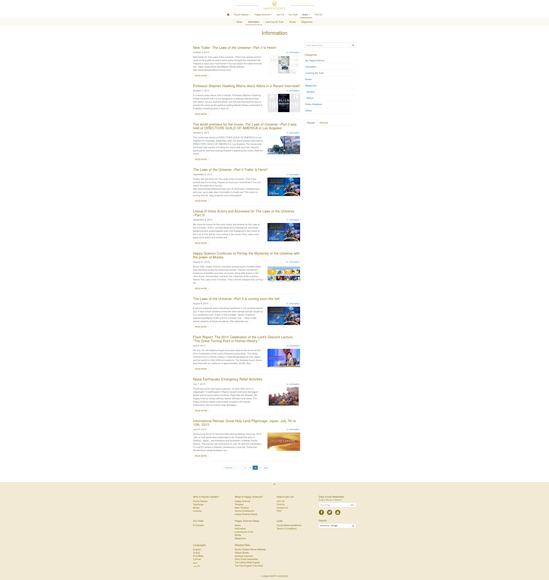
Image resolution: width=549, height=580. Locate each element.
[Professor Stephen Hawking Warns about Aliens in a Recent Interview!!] (283, 103)
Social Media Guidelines (289, 525)
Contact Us (282, 507)
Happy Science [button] (263, 14)
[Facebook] (322, 512)
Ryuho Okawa (200, 501)
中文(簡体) (198, 556)
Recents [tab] (324, 122)
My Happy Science (314, 60)
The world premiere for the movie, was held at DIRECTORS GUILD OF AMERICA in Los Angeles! (245, 126)
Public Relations (313, 104)
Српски (197, 559)
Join (352, 504)
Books (292, 21)
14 (245, 467)
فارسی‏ (196, 565)
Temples (239, 504)
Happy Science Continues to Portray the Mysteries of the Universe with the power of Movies (246, 255)
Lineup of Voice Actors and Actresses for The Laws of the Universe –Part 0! (243, 212)
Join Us (280, 14)
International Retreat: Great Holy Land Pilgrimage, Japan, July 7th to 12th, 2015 (244, 422)
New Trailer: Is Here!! (234, 47)
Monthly (311, 91)
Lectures (197, 510)
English (197, 549)
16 (255, 467)
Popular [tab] (311, 122)
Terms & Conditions (287, 528)
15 (250, 467)
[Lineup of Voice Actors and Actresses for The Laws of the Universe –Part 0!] (283, 232)
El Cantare (198, 525)
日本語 (196, 552)
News (239, 21)
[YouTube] (338, 512)
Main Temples (242, 507)
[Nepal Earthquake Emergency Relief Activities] (283, 396)
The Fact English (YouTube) (249, 565)
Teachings (198, 504)
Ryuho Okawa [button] (241, 14)
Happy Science (242, 501)
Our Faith (293, 14)
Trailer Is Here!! (230, 169)
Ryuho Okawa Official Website (250, 549)
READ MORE (201, 75)
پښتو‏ (195, 562)
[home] (228, 14)
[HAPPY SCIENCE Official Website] (274, 5)
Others (308, 110)
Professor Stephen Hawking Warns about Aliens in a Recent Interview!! (246, 85)
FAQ (279, 510)
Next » (266, 467)
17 (260, 467)
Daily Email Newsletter (246, 559)
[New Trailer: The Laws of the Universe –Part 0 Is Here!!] (283, 64)
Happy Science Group (246, 514)
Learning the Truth (274, 21)
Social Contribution (244, 510)
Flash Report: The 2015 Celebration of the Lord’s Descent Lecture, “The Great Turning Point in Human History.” (243, 338)
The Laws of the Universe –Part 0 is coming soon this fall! (236, 298)
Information (253, 21)
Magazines (307, 21)
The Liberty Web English (247, 562)
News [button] (305, 14)
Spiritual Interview (244, 556)
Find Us (318, 14)
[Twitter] (330, 512)
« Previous (228, 467)
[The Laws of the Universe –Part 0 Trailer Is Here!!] (283, 186)
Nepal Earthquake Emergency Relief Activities (227, 378)
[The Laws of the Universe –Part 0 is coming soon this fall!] (283, 316)
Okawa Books (242, 552)
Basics (310, 98)
